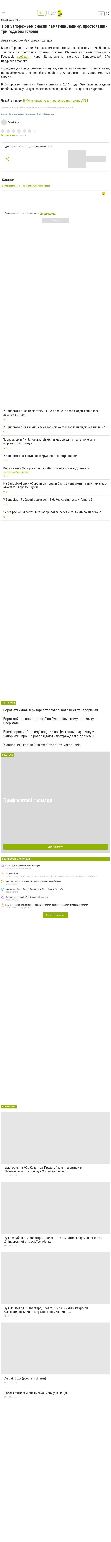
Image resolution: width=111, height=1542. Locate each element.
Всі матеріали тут (55, 847)
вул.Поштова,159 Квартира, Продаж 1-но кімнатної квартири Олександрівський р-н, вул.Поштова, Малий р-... (46, 1310)
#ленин (4, 114)
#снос (39, 114)
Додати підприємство (55, 915)
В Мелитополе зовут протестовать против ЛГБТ (55, 100)
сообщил (23, 56)
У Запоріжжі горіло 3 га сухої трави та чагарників (42, 745)
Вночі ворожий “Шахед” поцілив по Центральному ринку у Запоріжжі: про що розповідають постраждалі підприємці (48, 734)
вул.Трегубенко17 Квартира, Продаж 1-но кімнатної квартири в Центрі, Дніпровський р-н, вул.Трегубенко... (53, 1240)
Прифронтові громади (27, 800)
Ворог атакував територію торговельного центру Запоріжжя (50, 710)
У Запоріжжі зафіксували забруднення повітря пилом (40, 456)
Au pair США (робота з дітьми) (25, 1378)
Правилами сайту (48, 213)
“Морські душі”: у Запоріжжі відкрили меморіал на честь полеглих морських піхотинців (49, 441)
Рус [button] (101, 13)
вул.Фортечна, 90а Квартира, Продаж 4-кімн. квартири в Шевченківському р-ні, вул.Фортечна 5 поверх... (43, 1169)
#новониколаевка (16, 114)
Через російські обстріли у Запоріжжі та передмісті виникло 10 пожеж (52, 512)
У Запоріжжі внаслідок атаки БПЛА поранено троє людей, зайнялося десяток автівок (51, 413)
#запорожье (49, 114)
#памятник (30, 114)
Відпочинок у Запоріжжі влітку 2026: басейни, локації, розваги (46, 468)
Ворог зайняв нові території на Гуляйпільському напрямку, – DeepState (50, 721)
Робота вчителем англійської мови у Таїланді (35, 1393)
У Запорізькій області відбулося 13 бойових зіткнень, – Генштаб (47, 500)
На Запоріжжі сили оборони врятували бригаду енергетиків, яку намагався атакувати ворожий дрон (55, 485)
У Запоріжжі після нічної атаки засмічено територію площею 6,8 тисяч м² (54, 427)
